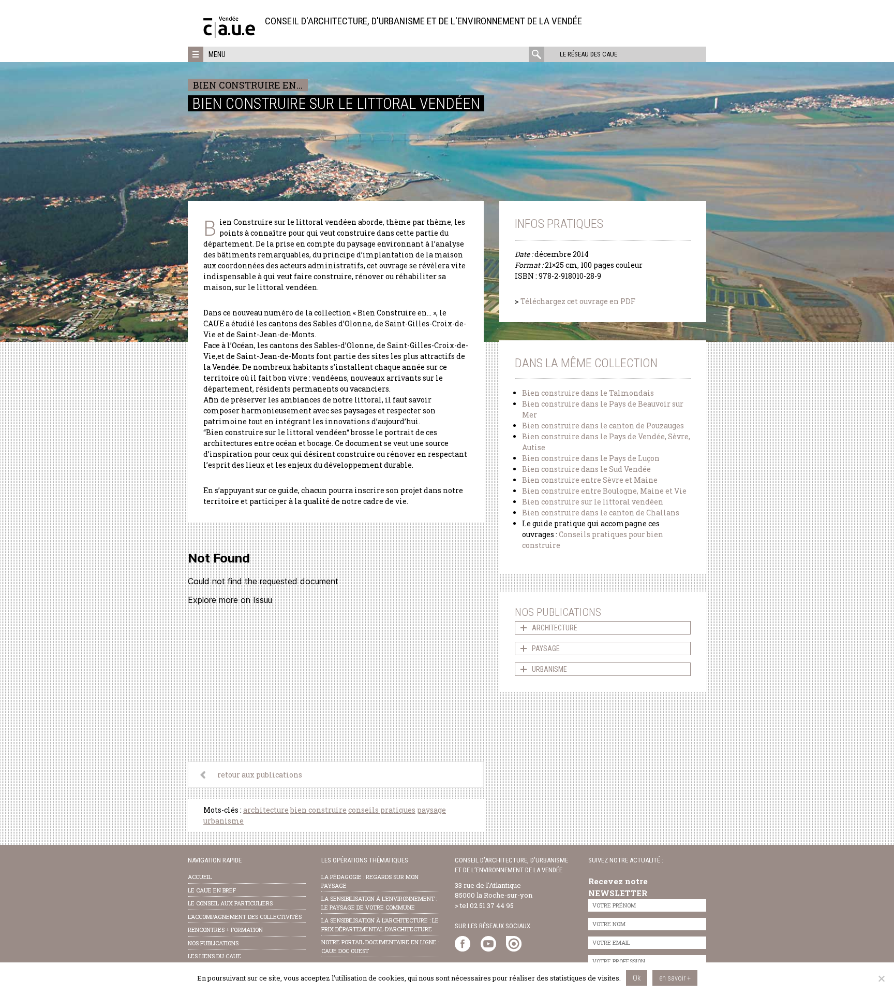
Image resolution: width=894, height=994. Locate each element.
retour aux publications (259, 775)
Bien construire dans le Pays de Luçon (591, 458)
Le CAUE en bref (212, 890)
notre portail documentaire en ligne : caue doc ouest (380, 946)
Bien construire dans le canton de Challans (600, 512)
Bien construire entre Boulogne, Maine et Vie (604, 491)
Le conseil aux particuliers (230, 903)
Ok (636, 978)
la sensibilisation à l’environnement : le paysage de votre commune (379, 903)
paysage (431, 810)
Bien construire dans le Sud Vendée (586, 469)
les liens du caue (214, 956)
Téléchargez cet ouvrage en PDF (577, 301)
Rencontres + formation (225, 929)
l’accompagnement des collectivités (245, 916)
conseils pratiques (381, 810)
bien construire (318, 810)
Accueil (200, 877)
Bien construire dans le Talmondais (588, 393)
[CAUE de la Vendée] (229, 35)
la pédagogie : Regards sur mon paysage (370, 881)
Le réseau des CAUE (588, 54)
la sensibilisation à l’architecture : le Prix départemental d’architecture (380, 924)
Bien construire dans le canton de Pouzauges (603, 425)
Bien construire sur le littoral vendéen (592, 502)
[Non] (881, 978)
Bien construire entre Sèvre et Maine (590, 480)
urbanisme (223, 821)
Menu (217, 54)
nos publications (213, 943)
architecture (266, 810)
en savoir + (675, 978)
